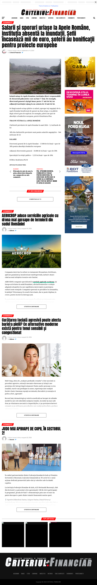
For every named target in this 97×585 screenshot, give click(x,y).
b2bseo (12, 230)
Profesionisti (81, 18)
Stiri (27, 18)
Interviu (50, 18)
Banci (21, 18)
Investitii (42, 18)
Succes (12, 439)
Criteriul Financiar (15, 52)
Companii (34, 18)
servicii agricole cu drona (43, 282)
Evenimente (71, 18)
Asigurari (14, 18)
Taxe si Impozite (60, 18)
